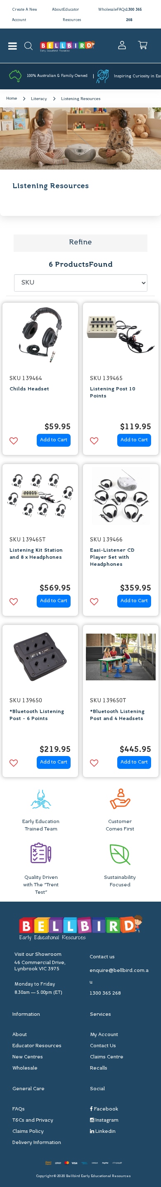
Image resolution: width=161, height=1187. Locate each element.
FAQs (121, 10)
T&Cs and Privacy (32, 1120)
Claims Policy (28, 1131)
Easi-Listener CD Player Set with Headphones (112, 557)
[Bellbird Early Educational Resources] (67, 46)
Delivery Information (36, 1142)
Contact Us (103, 1045)
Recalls (98, 1068)
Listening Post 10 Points (112, 393)
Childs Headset (29, 389)
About (57, 10)
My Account (104, 1034)
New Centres (27, 1057)
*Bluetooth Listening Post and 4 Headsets (117, 715)
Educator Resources (37, 1045)
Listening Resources (80, 99)
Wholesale (107, 10)
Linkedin (105, 1131)
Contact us (102, 957)
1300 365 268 (105, 993)
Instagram (106, 1120)
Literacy (39, 99)
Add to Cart (53, 440)
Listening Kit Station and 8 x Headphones (36, 554)
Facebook (105, 1109)
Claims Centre (106, 1057)
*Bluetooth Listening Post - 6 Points (36, 715)
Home (11, 98)
